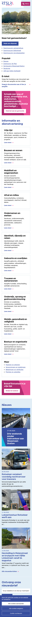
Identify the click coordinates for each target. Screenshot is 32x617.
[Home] (7, 4)
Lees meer (8, 142)
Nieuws (5, 61)
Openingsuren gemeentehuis (13, 48)
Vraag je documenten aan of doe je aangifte (14, 85)
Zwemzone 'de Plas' (10, 64)
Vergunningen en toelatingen (16, 367)
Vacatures (6, 68)
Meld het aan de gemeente (15, 111)
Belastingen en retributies (14, 369)
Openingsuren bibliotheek (12, 50)
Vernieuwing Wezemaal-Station (14, 66)
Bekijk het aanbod (12, 390)
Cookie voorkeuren (16, 613)
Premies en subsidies (13, 372)
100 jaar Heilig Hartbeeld (11, 71)
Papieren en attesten (13, 365)
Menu (27, 4)
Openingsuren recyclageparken (14, 53)
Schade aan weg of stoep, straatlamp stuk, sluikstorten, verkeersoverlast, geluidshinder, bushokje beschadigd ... (16, 100)
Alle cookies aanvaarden (16, 603)
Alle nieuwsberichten (9, 571)
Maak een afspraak (10, 43)
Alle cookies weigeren (16, 608)
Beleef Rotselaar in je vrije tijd (14, 384)
